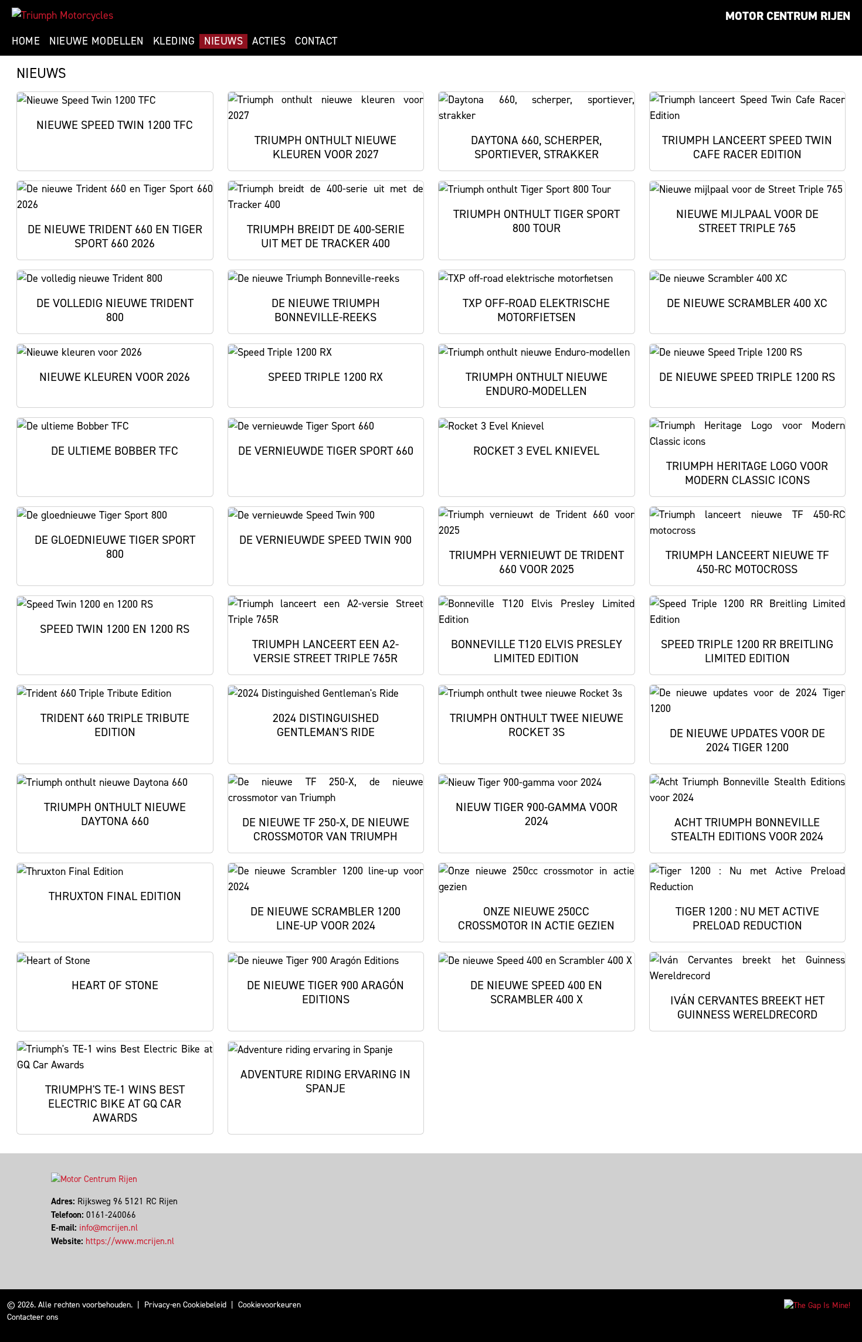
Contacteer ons (33, 1317)
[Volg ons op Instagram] (63, 1254)
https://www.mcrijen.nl (130, 1241)
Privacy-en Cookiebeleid (185, 1304)
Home (26, 41)
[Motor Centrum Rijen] (62, 15)
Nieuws (223, 41)
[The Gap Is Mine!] (817, 1304)
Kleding (174, 41)
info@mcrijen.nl (108, 1228)
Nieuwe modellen (96, 41)
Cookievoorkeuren (269, 1304)
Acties (269, 41)
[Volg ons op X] (57, 1254)
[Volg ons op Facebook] (52, 1254)
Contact (316, 41)
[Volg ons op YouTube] (68, 1254)
